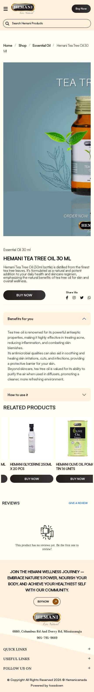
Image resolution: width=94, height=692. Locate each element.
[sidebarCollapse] (5, 9)
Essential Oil (41, 45)
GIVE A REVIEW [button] (78, 503)
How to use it (18, 395)
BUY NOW (43, 601)
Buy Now (81, 8)
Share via (72, 292)
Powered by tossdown (47, 685)
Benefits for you (20, 319)
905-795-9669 (47, 638)
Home (7, 45)
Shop (22, 45)
